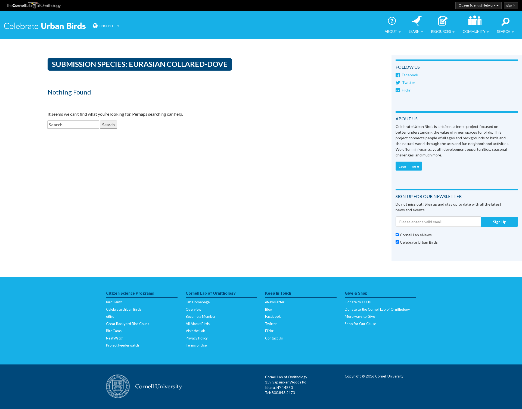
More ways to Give (360, 316)
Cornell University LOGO (144, 387)
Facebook (410, 75)
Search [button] (504, 31)
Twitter (408, 82)
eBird (110, 316)
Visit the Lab (195, 331)
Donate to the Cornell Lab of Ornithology (377, 309)
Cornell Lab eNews (415, 234)
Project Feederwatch (122, 345)
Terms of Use (196, 345)
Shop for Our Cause (360, 324)
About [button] (391, 31)
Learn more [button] (409, 166)
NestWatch (114, 338)
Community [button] (474, 31)
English (106, 26)
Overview (193, 309)
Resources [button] (441, 31)
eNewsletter (274, 302)
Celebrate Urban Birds (45, 26)
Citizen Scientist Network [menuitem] (477, 5)
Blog (268, 309)
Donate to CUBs (358, 302)
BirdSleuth (114, 302)
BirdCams (114, 331)
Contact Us (274, 338)
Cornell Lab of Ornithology (33, 6)
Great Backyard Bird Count (127, 324)
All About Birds (198, 324)
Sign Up (499, 221)
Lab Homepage (198, 302)
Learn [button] (414, 31)
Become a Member (201, 316)
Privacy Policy (197, 338)
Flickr (406, 90)
